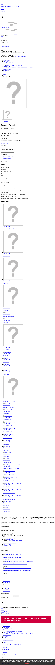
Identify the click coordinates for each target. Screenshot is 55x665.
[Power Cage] (6, 446)
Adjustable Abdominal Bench (10, 229)
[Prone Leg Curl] (7, 409)
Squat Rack (6, 444)
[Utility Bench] (7, 452)
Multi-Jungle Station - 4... (9, 487)
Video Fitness (19, 540)
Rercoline (5, 368)
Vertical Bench (6, 355)
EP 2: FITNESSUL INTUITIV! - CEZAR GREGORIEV (17, 570)
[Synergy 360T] (7, 507)
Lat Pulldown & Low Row (9, 480)
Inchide (27, 663)
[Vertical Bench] (7, 352)
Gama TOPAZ (9, 62)
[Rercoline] (6, 364)
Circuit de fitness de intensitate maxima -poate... (15, 564)
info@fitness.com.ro (8, 640)
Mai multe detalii (4, 143)
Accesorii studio (7, 69)
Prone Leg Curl (6, 413)
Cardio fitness (6, 60)
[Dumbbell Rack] (13, 346)
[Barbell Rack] (13, 306)
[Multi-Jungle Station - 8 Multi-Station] (12, 495)
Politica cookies (7, 544)
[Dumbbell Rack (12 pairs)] (9, 422)
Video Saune (12, 540)
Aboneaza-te (16, 596)
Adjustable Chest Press (8, 474)
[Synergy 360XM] (5, 613)
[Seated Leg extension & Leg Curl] (11, 464)
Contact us (6, 588)
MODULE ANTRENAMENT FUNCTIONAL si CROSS (19, 68)
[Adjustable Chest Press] (9, 471)
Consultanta (6, 70)
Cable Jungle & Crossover (9, 401)
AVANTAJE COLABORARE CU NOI (10, 6)
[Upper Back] (6, 370)
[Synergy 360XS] (7, 119)
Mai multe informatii (8, 157)
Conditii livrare (7, 582)
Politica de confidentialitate (9, 543)
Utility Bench (6, 456)
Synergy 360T (6, 511)
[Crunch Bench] (13, 252)
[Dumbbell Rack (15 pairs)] (9, 428)
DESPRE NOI (4, 11)
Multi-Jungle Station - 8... (9, 499)
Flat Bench (5, 322)
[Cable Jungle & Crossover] (13, 397)
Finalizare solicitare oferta (20, 56)
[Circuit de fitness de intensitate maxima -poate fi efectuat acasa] (18, 561)
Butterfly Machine (7, 438)
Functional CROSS (7, 66)
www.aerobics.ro (10, 539)
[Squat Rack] (6, 440)
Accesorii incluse (7, 158)
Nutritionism (6, 591)
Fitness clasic (6, 61)
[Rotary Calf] (6, 358)
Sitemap (5, 589)
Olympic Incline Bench (8, 316)
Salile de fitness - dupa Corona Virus (12, 557)
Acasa (4, 74)
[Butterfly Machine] (8, 434)
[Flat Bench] (6, 318)
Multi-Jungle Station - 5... (9, 493)
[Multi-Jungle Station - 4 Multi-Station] (12, 483)
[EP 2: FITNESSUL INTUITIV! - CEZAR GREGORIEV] (17, 568)
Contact (2, 13)
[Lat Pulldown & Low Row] (10, 477)
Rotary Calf (6, 362)
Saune (2, 4)
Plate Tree (5, 283)
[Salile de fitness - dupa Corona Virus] (12, 554)
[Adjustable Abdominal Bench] (13, 225)
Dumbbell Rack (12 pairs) (9, 425)
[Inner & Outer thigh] (8, 458)
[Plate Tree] (13, 279)
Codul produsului (5, 128)
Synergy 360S (6, 505)
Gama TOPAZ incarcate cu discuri (14, 65)
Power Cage (6, 450)
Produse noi (6, 581)
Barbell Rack (6, 310)
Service (2, 9)
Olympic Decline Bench (8, 407)
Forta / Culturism (7, 64)
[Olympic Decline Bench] (9, 403)
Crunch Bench (6, 256)
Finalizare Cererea (5, 46)
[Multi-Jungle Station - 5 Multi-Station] (12, 489)
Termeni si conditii (7, 545)
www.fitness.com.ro (10, 536)
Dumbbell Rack (7, 349)
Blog (4, 71)
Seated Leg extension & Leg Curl (11, 468)
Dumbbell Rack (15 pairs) (9, 432)
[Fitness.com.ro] (11, 26)
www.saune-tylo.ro (10, 538)
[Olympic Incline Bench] (9, 312)
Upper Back (6, 374)
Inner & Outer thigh (7, 462)
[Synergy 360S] (7, 501)
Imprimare (5, 121)
